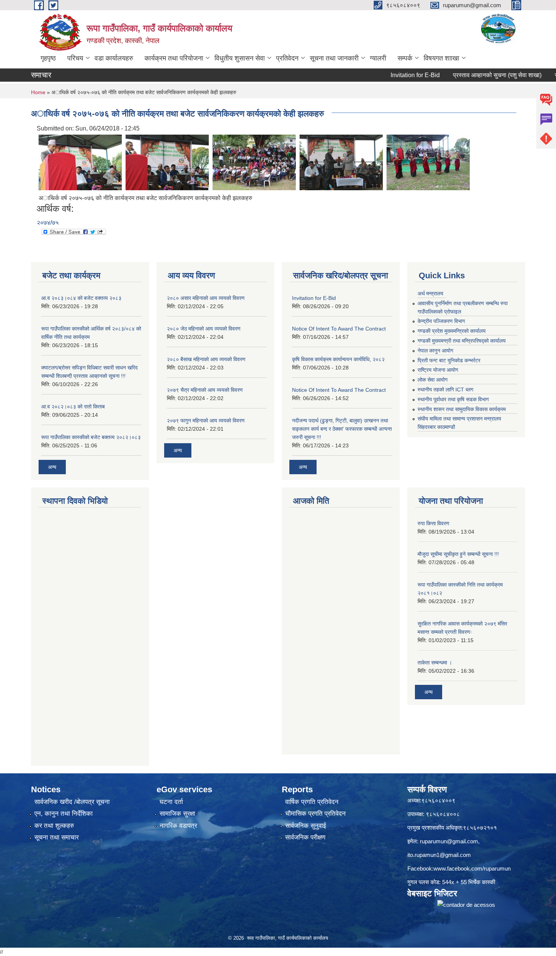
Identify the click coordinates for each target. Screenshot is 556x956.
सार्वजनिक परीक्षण (305, 837)
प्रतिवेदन (287, 58)
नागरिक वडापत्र (178, 825)
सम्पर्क (405, 58)
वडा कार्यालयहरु (114, 58)
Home (38, 92)
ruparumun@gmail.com (449, 841)
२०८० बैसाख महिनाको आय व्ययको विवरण (206, 359)
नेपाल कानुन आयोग (435, 351)
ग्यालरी (378, 58)
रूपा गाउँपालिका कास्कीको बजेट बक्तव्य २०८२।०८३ (91, 437)
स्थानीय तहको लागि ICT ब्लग (445, 389)
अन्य (52, 467)
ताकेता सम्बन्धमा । (435, 663)
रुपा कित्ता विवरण (433, 523)
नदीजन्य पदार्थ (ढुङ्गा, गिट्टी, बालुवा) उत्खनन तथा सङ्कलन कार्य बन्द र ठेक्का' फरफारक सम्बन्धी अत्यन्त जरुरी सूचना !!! (342, 428)
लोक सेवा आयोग (432, 380)
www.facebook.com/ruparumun (472, 868)
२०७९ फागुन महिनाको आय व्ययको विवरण (206, 420)
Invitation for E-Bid (396, 75)
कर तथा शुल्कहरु (54, 825)
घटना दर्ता (171, 801)
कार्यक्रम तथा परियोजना (173, 58)
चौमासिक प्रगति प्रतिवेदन (315, 813)
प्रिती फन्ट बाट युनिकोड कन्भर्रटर (449, 360)
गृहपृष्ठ (48, 58)
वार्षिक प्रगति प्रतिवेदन (312, 801)
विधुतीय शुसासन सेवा (239, 58)
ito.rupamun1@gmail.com (439, 855)
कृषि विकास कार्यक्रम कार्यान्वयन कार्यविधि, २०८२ (338, 359)
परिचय (75, 58)
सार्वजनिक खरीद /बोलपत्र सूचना (72, 801)
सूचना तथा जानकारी (334, 58)
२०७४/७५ (48, 222)
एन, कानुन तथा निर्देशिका (63, 813)
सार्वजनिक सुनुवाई (305, 825)
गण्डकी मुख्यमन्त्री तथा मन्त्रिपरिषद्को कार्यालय (462, 341)
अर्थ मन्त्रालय (430, 293)
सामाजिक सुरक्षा (177, 813)
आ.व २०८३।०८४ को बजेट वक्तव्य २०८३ (81, 298)
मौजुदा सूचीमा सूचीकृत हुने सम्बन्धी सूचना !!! (458, 554)
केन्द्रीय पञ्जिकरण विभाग (441, 321)
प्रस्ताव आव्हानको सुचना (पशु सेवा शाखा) (478, 75)
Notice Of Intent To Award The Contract (339, 329)
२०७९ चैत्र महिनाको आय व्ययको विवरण (205, 390)
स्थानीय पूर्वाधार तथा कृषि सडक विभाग (453, 399)
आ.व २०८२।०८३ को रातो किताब (73, 407)
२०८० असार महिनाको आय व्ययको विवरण (206, 298)
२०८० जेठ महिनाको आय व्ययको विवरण (204, 329)
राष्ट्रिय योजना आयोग (438, 370)
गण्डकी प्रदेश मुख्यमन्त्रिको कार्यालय (452, 331)
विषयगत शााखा (441, 58)
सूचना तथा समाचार (56, 837)
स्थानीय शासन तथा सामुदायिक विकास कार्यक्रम (462, 409)
